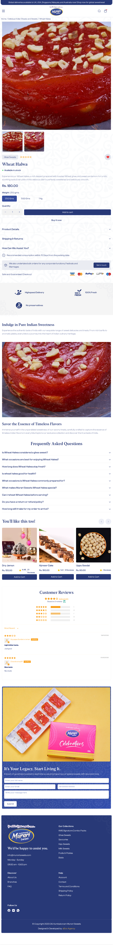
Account (63, 877)
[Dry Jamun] (19, 545)
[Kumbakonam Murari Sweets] (56, 11)
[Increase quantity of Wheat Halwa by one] (19, 212)
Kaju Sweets (64, 844)
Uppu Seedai (83, 565)
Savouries (63, 839)
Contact (62, 882)
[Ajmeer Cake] (56, 545)
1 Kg (40, 198)
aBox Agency (69, 928)
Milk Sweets (64, 848)
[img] (10, 636)
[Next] (108, 521)
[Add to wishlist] (108, 157)
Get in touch (101, 265)
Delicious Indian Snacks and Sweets (22, 19)
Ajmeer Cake (46, 565)
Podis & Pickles (66, 853)
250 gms (9, 198)
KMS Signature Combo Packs (72, 830)
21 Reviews (31, 571)
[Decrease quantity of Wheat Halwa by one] (5, 212)
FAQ (10, 886)
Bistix (61, 857)
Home (3, 19)
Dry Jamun (8, 565)
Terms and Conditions (69, 886)
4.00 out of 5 (63, 599)
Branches (12, 882)
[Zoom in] (105, 27)
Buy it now (56, 220)
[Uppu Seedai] (93, 545)
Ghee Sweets (65, 835)
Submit (10, 804)
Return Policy (65, 895)
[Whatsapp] (18, 910)
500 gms (25, 198)
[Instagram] (13, 910)
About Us (12, 877)
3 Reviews (69, 570)
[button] (105, 11)
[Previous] (101, 521)
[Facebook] (9, 910)
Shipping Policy (66, 891)
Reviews (107, 570)
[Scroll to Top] (107, 930)
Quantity (6, 206)
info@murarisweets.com (19, 855)
